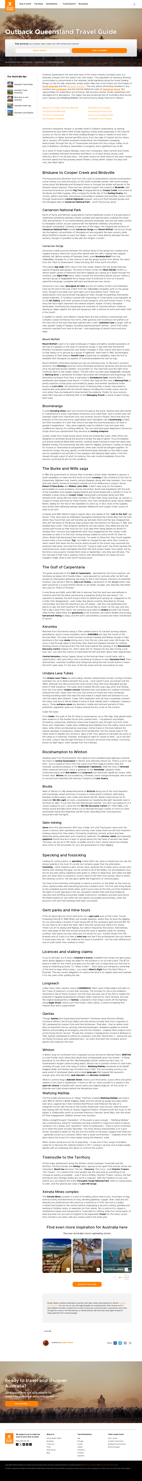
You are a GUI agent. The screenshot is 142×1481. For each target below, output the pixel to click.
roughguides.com (12, 62)
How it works (25, 4)
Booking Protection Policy (117, 1444)
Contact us (50, 1444)
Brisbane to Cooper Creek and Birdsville (60, 108)
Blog (48, 1453)
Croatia (79, 1444)
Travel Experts (69, 4)
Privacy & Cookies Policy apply (108, 1464)
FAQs (49, 1447)
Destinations (51, 4)
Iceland (79, 1447)
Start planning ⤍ (22, 1404)
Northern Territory (76, 86)
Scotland (80, 1453)
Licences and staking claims (100, 115)
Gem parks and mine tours (100, 111)
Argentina (80, 1456)
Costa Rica (81, 1450)
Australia (39, 62)
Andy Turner (67, 1343)
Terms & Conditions (91, 1464)
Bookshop (83, 4)
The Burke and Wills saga (54, 111)
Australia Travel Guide (87, 1284)
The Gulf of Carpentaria (53, 115)
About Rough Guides (54, 1438)
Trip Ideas (38, 4)
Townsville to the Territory (100, 119)
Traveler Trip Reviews (115, 1441)
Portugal (80, 1441)
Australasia (27, 62)
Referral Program (114, 1447)
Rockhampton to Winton (53, 119)
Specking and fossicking (99, 108)
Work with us (51, 1450)
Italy (78, 1438)
